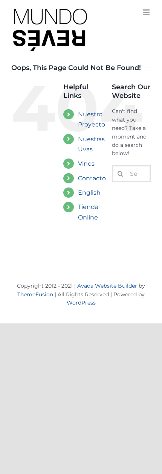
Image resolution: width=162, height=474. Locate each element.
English (89, 192)
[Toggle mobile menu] (147, 12)
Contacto (92, 178)
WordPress (81, 302)
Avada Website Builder (107, 285)
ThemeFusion (35, 294)
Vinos (86, 163)
